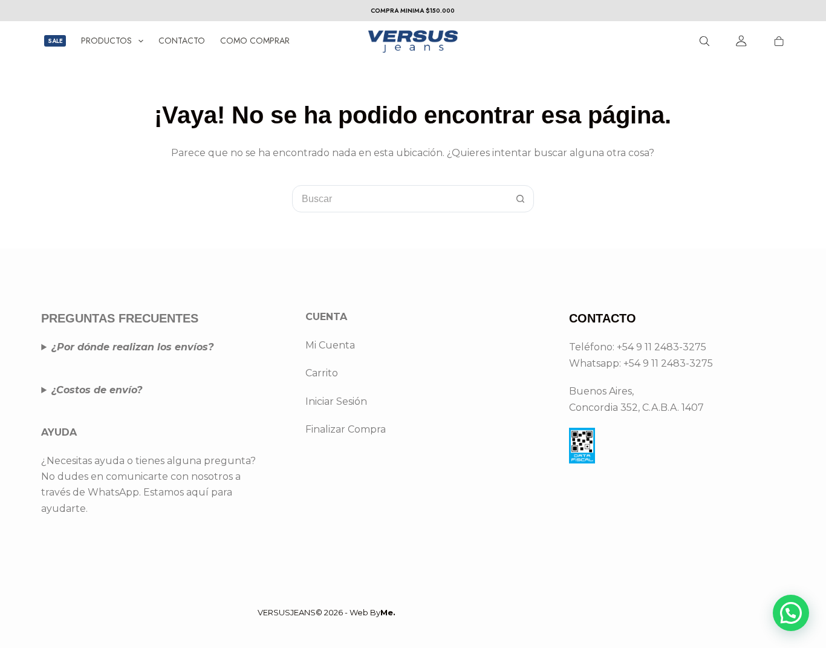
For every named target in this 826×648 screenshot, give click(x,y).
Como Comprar (255, 40)
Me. (387, 612)
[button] (791, 613)
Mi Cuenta (330, 345)
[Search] (704, 41)
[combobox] (400, 198)
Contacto (181, 40)
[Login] (742, 41)
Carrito (321, 373)
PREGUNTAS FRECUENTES (119, 318)
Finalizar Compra (345, 429)
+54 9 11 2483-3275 (668, 363)
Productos (106, 40)
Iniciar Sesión (336, 401)
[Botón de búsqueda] (520, 199)
